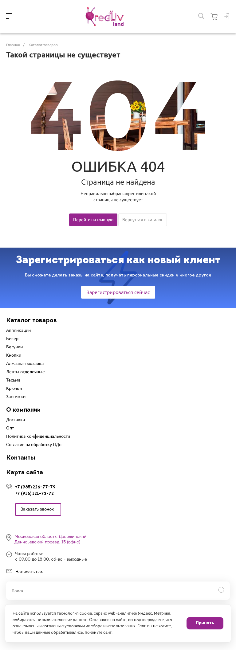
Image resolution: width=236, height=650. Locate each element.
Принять (205, 623)
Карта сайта (24, 473)
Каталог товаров (31, 321)
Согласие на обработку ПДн (33, 444)
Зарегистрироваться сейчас (118, 292)
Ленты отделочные (25, 371)
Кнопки (13, 355)
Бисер (12, 338)
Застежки (16, 396)
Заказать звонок (37, 509)
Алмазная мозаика (25, 363)
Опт (10, 427)
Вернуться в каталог (142, 219)
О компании (23, 410)
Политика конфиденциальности (38, 436)
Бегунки (14, 346)
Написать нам (29, 572)
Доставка (15, 419)
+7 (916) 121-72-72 (34, 493)
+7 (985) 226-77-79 (35, 487)
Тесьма (13, 380)
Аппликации (18, 330)
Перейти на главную (93, 219)
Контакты (20, 458)
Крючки (14, 388)
